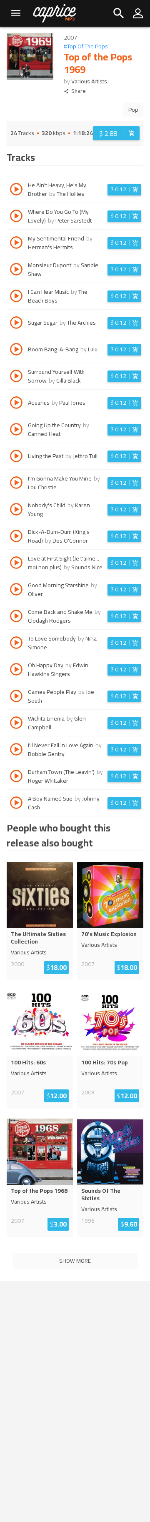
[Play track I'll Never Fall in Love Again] (16, 750)
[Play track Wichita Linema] (16, 723)
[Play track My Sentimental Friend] (16, 243)
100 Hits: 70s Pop (104, 1062)
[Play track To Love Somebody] (16, 643)
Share (78, 91)
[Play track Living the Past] (16, 457)
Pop (133, 109)
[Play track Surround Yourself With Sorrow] (16, 377)
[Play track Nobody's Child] (16, 510)
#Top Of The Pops (86, 46)
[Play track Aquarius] (16, 403)
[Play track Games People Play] (16, 697)
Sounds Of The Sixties (100, 1194)
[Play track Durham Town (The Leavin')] (16, 777)
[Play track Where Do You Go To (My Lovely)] (16, 217)
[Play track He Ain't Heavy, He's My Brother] (16, 190)
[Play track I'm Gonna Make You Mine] (16, 483)
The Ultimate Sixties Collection (38, 937)
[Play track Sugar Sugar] (16, 323)
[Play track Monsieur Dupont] (16, 270)
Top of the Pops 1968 (39, 1190)
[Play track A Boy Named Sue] (16, 803)
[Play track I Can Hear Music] (16, 297)
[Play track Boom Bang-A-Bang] (16, 350)
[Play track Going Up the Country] (16, 430)
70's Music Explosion (109, 934)
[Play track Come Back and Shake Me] (16, 617)
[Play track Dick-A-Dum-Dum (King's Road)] (16, 537)
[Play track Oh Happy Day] (16, 670)
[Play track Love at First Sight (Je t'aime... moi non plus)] (16, 563)
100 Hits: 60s (28, 1062)
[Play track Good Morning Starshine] (16, 590)
